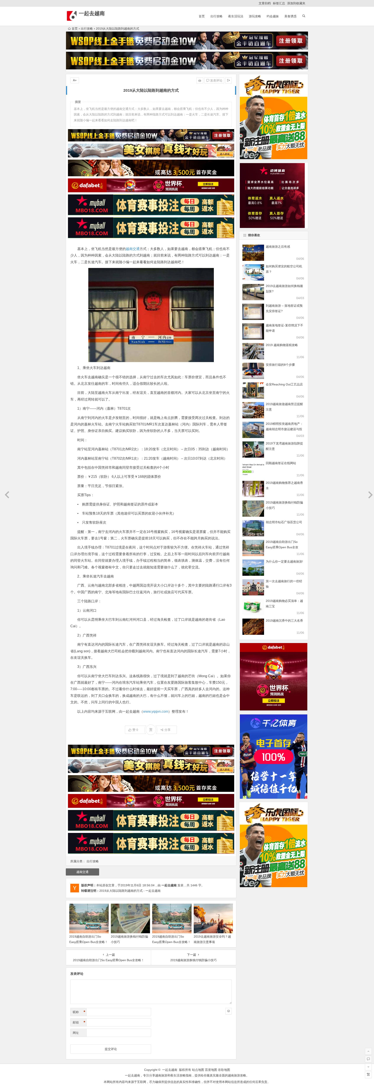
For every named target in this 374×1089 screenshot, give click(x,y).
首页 (202, 16)
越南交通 (133, 249)
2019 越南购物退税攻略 (282, 345)
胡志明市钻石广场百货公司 (284, 522)
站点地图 (198, 1069)
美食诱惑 (290, 16)
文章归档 (265, 3)
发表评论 (215, 80)
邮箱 (79, 1022)
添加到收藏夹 (296, 3)
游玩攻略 (255, 16)
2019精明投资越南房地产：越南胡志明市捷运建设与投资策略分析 (284, 429)
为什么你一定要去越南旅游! (284, 561)
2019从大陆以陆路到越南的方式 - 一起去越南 (130, 890)
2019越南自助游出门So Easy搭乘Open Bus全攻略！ (282, 547)
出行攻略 (216, 16)
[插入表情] (228, 1011)
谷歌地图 (224, 1069)
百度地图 (211, 1069)
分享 (167, 729)
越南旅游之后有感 (278, 246)
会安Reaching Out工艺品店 (284, 384)
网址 (76, 1032)
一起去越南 (92, 13)
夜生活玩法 (235, 16)
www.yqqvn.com (155, 711)
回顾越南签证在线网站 (281, 463)
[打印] (199, 80)
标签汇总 (279, 3)
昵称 (79, 1012)
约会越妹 (273, 16)
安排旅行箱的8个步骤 (280, 364)
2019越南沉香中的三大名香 (284, 620)
